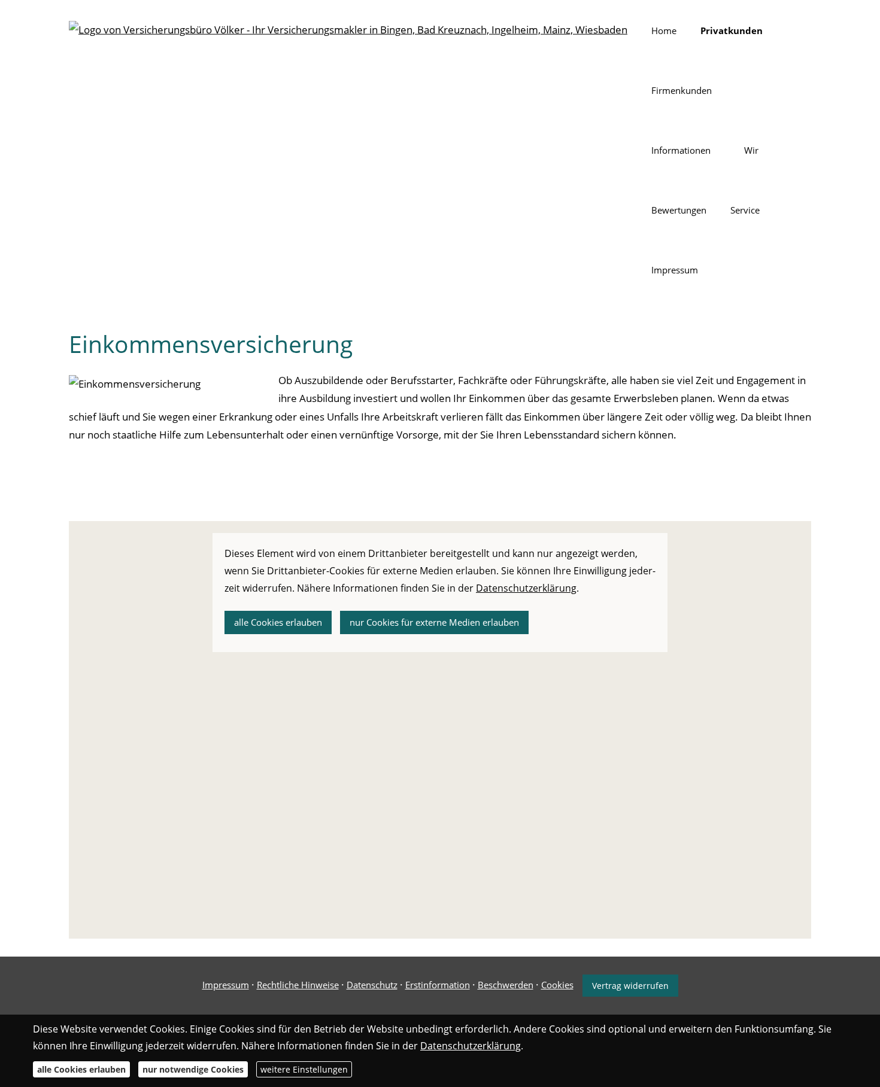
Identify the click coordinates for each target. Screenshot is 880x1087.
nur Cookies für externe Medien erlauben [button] (434, 622)
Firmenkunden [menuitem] (681, 90)
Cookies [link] (557, 985)
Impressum (225, 985)
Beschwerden (505, 985)
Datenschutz (372, 985)
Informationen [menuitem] (681, 150)
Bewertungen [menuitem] (678, 210)
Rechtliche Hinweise (298, 985)
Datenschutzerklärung (470, 1045)
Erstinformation (437, 985)
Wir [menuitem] (751, 150)
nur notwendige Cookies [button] (193, 1069)
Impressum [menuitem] (674, 270)
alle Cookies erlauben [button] (278, 622)
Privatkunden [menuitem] (731, 30)
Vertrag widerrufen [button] (630, 985)
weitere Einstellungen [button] (304, 1069)
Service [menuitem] (745, 210)
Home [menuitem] (663, 30)
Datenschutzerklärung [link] (526, 588)
